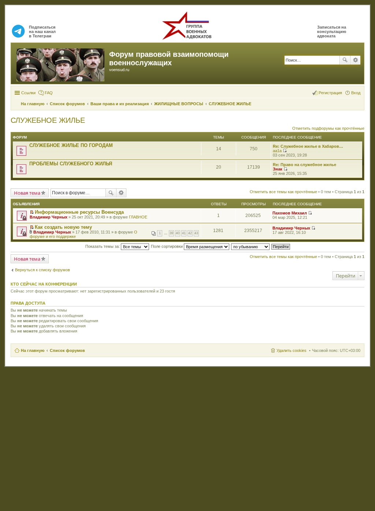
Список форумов (67, 350)
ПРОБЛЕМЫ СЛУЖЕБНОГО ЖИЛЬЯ (70, 163)
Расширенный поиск (355, 60)
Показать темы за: (103, 246)
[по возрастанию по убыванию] (250, 246)
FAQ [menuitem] (49, 93)
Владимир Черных (48, 217)
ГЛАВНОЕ (138, 217)
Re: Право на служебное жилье (304, 164)
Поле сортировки (167, 246)
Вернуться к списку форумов (42, 270)
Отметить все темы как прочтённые (283, 192)
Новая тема (27, 193)
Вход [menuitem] (355, 93)
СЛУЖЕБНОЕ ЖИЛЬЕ (48, 120)
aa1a (277, 150)
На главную (32, 350)
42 (190, 233)
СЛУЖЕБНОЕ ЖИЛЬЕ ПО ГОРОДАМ (71, 145)
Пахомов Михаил (289, 213)
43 (196, 233)
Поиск (344, 60)
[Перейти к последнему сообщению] (285, 150)
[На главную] (61, 63)
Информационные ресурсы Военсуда (79, 212)
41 (184, 233)
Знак (277, 169)
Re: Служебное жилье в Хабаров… (308, 146)
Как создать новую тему (63, 227)
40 (177, 233)
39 (171, 233)
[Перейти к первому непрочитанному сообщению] (32, 212)
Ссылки (28, 93)
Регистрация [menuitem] (330, 93)
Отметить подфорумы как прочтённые (328, 128)
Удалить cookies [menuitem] (291, 350)
